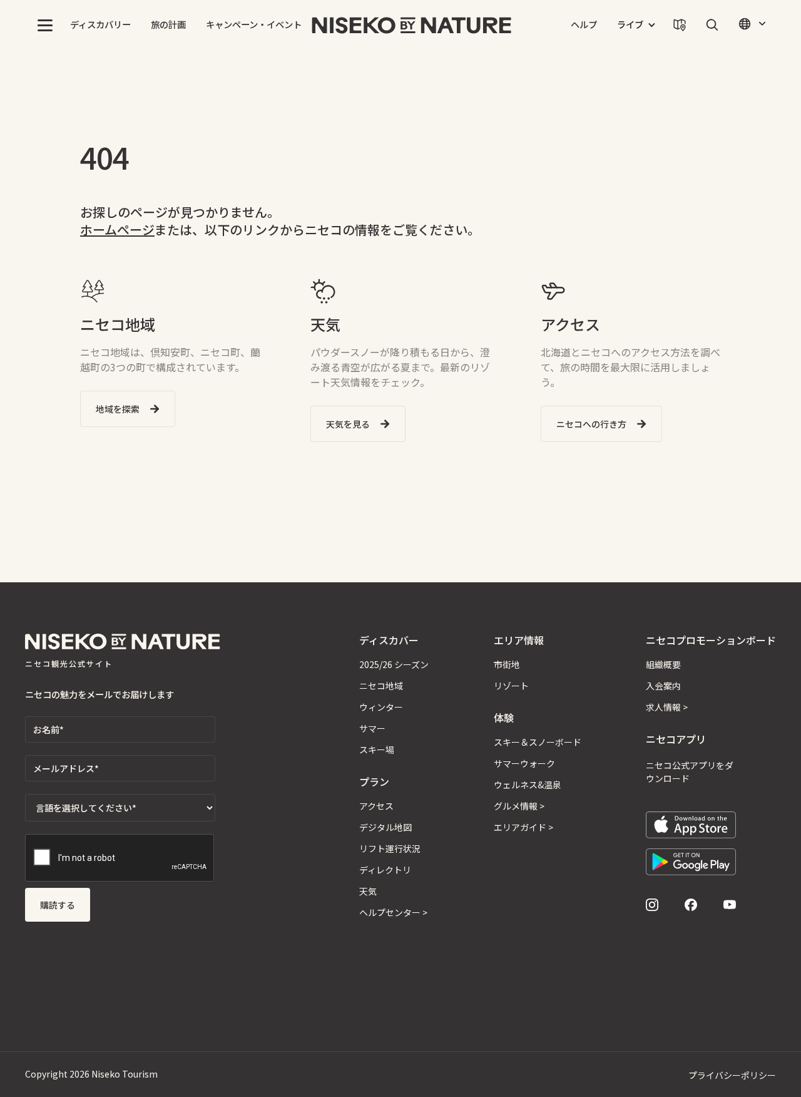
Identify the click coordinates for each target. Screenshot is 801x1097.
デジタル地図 (385, 827)
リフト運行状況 (390, 848)
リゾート (511, 685)
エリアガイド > (523, 827)
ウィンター (381, 707)
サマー (372, 728)
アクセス (376, 805)
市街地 (507, 664)
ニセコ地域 (381, 685)
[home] (412, 25)
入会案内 (663, 685)
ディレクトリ (385, 869)
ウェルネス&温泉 (527, 784)
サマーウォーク (524, 763)
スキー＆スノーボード (537, 742)
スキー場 (376, 749)
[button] (45, 25)
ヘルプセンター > (393, 912)
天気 (368, 891)
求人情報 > (667, 707)
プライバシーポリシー (732, 1075)
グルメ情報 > (519, 805)
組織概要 (663, 664)
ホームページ (117, 229)
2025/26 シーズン (394, 664)
